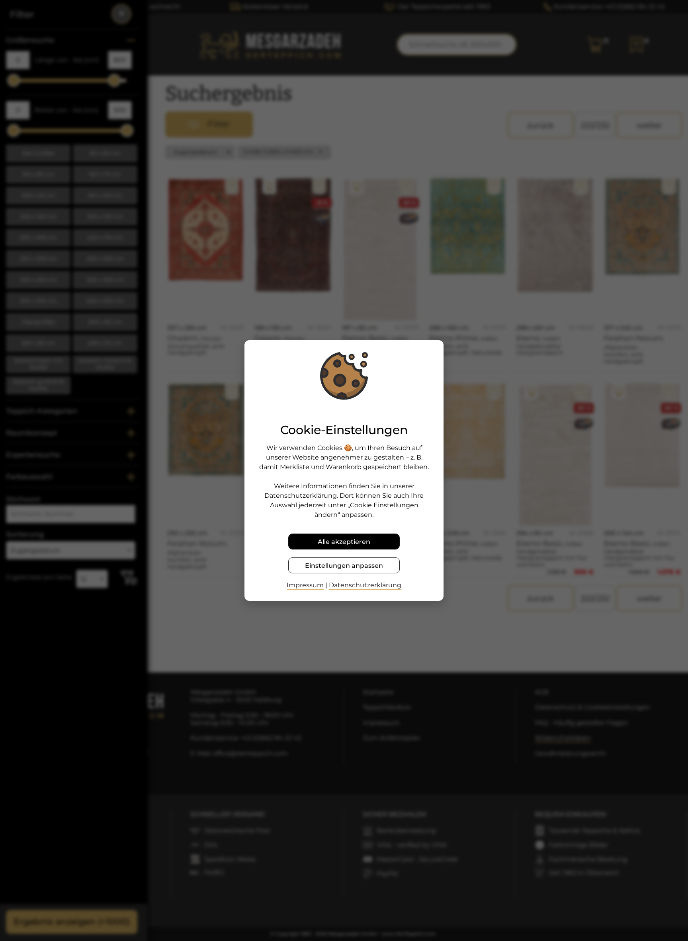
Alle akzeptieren (344, 542)
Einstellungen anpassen (344, 565)
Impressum (305, 585)
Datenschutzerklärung (365, 585)
